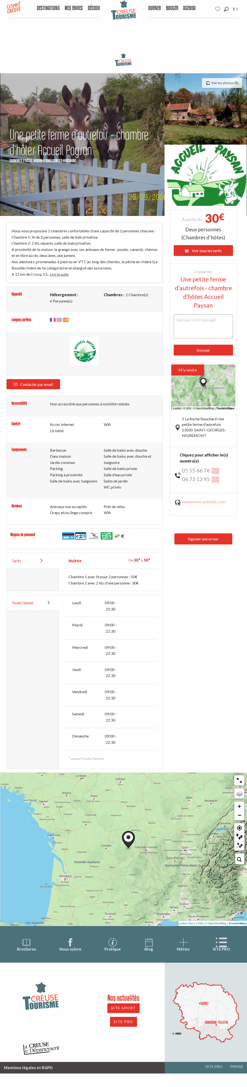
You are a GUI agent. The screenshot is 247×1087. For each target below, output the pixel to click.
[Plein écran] (239, 780)
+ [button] (239, 806)
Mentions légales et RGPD (28, 1067)
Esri (191, 923)
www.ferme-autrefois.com (203, 501)
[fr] (236, 9)
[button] (226, 9)
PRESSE (236, 1066)
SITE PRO (221, 949)
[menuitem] (48, 8)
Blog (148, 949)
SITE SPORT (123, 1008)
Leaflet (183, 923)
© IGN (199, 923)
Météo (183, 949)
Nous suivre (70, 949)
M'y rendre (187, 370)
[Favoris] (218, 9)
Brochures (26, 949)
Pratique (112, 949)
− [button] (239, 815)
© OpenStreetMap (215, 923)
